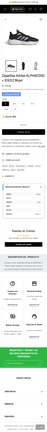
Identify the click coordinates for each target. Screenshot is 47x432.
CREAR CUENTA (23, 378)
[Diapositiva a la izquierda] (2, 66)
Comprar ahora (23, 132)
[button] (5, 9)
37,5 (34, 104)
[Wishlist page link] (30, 9)
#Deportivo (6, 170)
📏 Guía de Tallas (9, 116)
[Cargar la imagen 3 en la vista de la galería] (35, 65)
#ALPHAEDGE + (21, 166)
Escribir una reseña (23, 244)
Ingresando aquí (13, 304)
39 (7, 104)
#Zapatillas (20, 170)
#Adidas (5, 166)
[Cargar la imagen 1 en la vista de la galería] (11, 65)
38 (24, 104)
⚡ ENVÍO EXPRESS (11, 94)
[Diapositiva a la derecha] (44, 66)
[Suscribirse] (39, 363)
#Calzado (31, 166)
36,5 (7, 110)
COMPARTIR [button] (9, 176)
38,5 (16, 104)
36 (16, 110)
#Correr (38, 166)
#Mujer (13, 170)
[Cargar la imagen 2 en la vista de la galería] (23, 65)
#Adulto (11, 166)
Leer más (41, 146)
